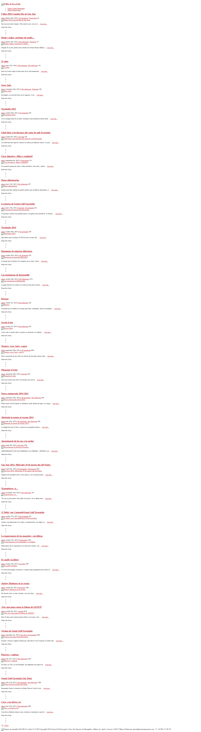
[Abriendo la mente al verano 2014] (15, 423)
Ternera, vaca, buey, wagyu (14, 346)
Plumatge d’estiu (9, 370)
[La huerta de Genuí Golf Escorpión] (15, 210)
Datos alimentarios (10, 180)
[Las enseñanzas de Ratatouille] (13, 281)
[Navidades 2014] (8, 233)
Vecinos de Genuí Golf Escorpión (17, 631)
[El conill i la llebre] (9, 566)
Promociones (33, 18)
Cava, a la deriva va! (11, 702)
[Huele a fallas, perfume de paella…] (15, 44)
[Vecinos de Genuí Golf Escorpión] (14, 637)
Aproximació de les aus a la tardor (17, 441)
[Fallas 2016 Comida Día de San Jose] (15, 20)
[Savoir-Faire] (7, 328)
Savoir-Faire (7, 322)
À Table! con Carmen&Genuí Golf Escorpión (22, 512)
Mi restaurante (23, 18)
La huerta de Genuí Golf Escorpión (18, 204)
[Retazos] (5, 305)
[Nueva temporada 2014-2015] (13, 399)
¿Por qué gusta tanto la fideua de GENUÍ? (21, 607)
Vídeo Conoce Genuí (14, 10)
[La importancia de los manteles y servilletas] (18, 542)
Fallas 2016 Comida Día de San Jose (18, 14)
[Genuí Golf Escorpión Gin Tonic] (14, 684)
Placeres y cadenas (10, 655)
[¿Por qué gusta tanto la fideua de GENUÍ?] (17, 613)
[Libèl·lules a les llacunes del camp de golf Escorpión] (21, 138)
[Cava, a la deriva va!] (10, 708)
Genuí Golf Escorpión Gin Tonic (16, 678)
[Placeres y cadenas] (9, 661)
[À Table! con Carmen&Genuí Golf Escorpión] (19, 518)
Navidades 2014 (8, 227)
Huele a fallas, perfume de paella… (18, 38)
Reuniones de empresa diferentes (16, 251)
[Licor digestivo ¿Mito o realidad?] (14, 162)
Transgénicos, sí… (9, 488)
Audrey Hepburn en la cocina (15, 583)
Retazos (4, 299)
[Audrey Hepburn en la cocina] (13, 589)
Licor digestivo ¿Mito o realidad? (17, 156)
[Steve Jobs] (6, 91)
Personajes (33, 42)
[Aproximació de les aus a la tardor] (15, 447)
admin (3, 18)
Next (6, 725)
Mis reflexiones (24, 42)
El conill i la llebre (10, 560)
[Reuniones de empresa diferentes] (14, 257)
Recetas (21, 611)
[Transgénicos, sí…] (9, 494)
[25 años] (5, 67)
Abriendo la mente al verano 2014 (17, 417)
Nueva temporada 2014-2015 (14, 393)
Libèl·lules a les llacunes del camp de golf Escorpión (25, 132)
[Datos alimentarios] (9, 186)
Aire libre (21, 137)
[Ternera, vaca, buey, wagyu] (12, 352)
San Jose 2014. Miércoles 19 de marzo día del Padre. (26, 465)
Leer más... (43, 24)
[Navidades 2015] (8, 115)
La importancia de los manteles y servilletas (22, 536)
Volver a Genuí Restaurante (16, 8)
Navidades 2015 (8, 109)
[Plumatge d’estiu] (8, 376)
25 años (4, 61)
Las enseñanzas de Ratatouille (15, 275)
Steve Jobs (6, 85)
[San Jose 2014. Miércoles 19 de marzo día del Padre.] (21, 471)
